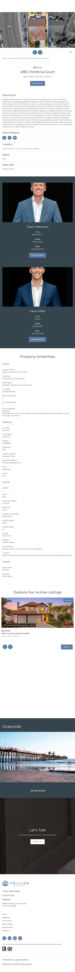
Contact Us (6, 930)
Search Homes (7, 924)
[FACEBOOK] (4, 938)
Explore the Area (38, 790)
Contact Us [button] (37, 842)
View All (66, 647)
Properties (5, 917)
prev (35, 52)
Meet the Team (7, 927)
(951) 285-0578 (37, 326)
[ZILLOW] (15, 938)
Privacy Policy (25, 964)
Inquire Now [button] (37, 83)
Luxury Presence (21, 960)
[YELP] (20, 938)
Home (4, 914)
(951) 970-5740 (37, 242)
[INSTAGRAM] (10, 938)
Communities (7, 921)
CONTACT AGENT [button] (37, 255)
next (40, 52)
